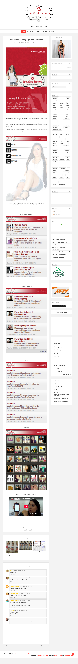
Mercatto (55, 159)
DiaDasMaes (66, 127)
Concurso (55, 116)
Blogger (64, 312)
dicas (68, 177)
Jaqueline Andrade (14, 586)
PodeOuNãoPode (66, 166)
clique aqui (21, 131)
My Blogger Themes (69, 655)
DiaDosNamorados (57, 129)
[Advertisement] (60, 325)
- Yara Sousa (57, 353)
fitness (68, 179)
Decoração (67, 120)
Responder (12, 574)
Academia (55, 98)
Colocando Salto (58, 351)
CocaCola (55, 114)
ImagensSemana (66, 145)
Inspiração (55, 147)
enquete (61, 179)
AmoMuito (62, 103)
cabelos (61, 177)
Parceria (55, 163)
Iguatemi (55, 145)
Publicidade (62, 168)
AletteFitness (56, 100)
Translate (63, 89)
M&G (63, 154)
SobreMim (62, 172)
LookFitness (55, 154)
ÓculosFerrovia (62, 184)
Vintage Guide (58, 356)
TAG (68, 172)
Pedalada (62, 163)
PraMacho (55, 168)
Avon (68, 103)
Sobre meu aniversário (58, 257)
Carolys (12, 610)
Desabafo (67, 125)
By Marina (56, 384)
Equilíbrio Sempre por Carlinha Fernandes (23, 653)
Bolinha (54, 107)
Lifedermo (67, 150)
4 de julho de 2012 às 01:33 (26, 600)
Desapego (55, 127)
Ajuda (68, 98)
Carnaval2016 (66, 109)
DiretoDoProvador (57, 132)
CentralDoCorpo (56, 112)
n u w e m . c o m (58, 359)
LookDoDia (55, 152)
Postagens (56, 211)
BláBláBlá (67, 105)
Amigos (54, 103)
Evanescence (56, 136)
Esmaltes (55, 134)
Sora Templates (58, 655)
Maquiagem (55, 157)
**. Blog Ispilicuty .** (59, 365)
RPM (68, 168)
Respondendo (66, 170)
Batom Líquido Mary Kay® (59, 242)
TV (53, 175)
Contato (44, 31)
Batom (54, 105)
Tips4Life (56, 390)
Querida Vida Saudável (60, 387)
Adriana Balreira (58, 348)
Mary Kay (67, 157)
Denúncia (67, 123)
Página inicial (26, 645)
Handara (61, 143)
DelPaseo (55, 123)
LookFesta (67, 152)
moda (54, 182)
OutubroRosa (56, 161)
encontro (55, 179)
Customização (66, 118)
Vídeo (54, 177)
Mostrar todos (67, 374)
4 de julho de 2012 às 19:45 (20, 610)
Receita (54, 170)
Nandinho (62, 159)
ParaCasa (67, 161)
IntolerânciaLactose (65, 147)
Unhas (60, 175)
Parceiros (51, 31)
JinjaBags (55, 150)
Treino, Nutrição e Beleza (61, 401)
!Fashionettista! (14, 593)
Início (23, 31)
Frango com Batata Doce (61, 398)
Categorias (37, 31)
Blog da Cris (57, 368)
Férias (54, 143)
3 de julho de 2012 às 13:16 (25, 577)
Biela (61, 105)
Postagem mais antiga (44, 645)
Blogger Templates (43, 655)
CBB (68, 107)
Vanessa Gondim (14, 577)
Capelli (54, 109)
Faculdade (55, 139)
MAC (68, 154)
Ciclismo (67, 112)
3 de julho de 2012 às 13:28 (26, 586)
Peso (54, 166)
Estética (61, 134)
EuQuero (67, 134)
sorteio (54, 184)
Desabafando (56, 125)
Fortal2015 (67, 141)
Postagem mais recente (8, 645)
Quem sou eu (30, 31)
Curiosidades (66, 116)
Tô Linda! (56, 362)
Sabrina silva (13, 619)
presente (61, 182)
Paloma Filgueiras (14, 600)
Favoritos (55, 141)
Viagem (67, 175)
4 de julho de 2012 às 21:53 (23, 619)
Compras (67, 114)
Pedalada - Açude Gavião (59, 254)
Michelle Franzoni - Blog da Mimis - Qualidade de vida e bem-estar (61, 394)
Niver (68, 159)
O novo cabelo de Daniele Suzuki (61, 252)
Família (67, 139)
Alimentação (66, 100)
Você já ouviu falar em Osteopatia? (58, 248)
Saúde (54, 172)
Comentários (57, 214)
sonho (68, 182)
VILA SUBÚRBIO (58, 371)
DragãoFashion (66, 132)
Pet (59, 166)
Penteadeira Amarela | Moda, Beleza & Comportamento (60, 343)
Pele (68, 163)
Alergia (54, 245)
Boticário (62, 107)
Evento (68, 136)
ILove (68, 143)
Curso (54, 118)
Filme (61, 141)
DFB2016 (55, 120)
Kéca (11, 570)
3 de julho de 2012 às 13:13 (19, 570)
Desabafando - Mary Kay (59, 239)
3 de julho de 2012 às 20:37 (25, 593)
